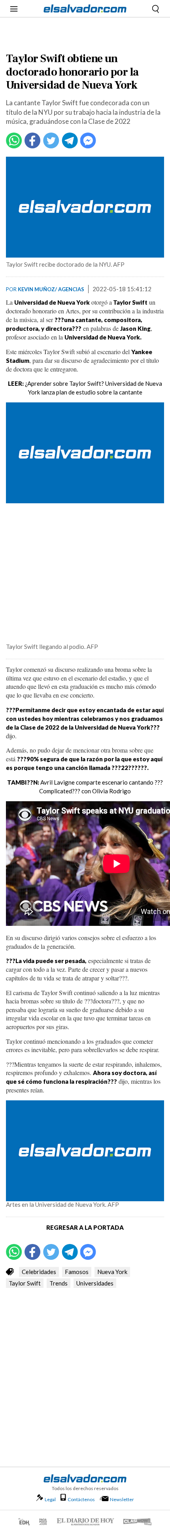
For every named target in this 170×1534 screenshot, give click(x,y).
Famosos (77, 1271)
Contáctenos (81, 1499)
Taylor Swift (25, 1283)
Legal (50, 1499)
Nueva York (112, 1271)
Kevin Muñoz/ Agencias (51, 289)
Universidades (94, 1283)
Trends (58, 1283)
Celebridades (39, 1271)
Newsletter (122, 1499)
